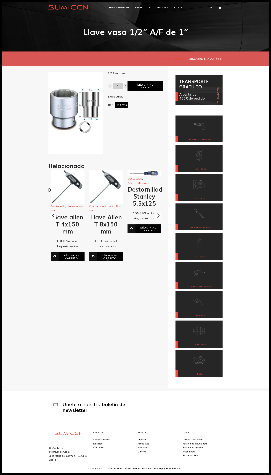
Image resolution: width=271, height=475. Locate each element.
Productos (143, 443)
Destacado (179, 58)
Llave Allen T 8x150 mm (67, 224)
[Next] (157, 215)
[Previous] (53, 215)
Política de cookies (193, 447)
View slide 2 (103, 260)
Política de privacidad (195, 443)
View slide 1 (99, 260)
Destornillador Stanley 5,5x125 (109, 196)
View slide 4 (112, 260)
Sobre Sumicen (101, 439)
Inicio (165, 58)
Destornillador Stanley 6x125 (148, 196)
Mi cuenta (143, 447)
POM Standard (174, 468)
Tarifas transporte (193, 439)
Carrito (142, 451)
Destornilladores (100, 183)
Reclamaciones (191, 455)
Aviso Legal (189, 451)
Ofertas (142, 439)
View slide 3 (108, 260)
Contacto (98, 447)
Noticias (97, 443)
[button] (110, 86)
